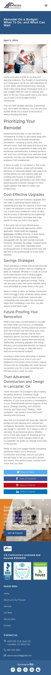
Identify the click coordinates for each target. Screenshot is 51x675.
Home (6, 593)
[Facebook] (13, 670)
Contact (7, 625)
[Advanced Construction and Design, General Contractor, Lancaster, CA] (8, 571)
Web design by (23, 664)
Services (8, 606)
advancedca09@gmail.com (19, 655)
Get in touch (15, 533)
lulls (15, 294)
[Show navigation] (45, 5)
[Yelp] (25, 670)
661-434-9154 (13, 650)
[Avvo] (38, 670)
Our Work (8, 612)
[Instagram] (19, 670)
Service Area (9, 619)
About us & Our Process (14, 600)
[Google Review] (32, 670)
